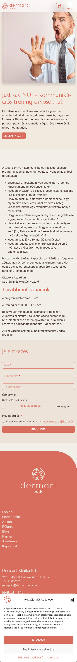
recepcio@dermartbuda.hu (19, 585)
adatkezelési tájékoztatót (58, 421)
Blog (5, 531)
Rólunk (7, 526)
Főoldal (7, 512)
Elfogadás (38, 639)
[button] (71, 600)
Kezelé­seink (11, 517)
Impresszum (53, 657)
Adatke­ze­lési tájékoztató (30, 657)
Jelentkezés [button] (13, 135)
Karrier (7, 536)
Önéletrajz (9, 395)
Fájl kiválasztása (30, 405)
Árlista (7, 522)
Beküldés (38, 429)
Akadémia (9, 541)
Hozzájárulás (12, 415)
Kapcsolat (9, 546)
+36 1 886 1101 (11, 581)
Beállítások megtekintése (38, 649)
